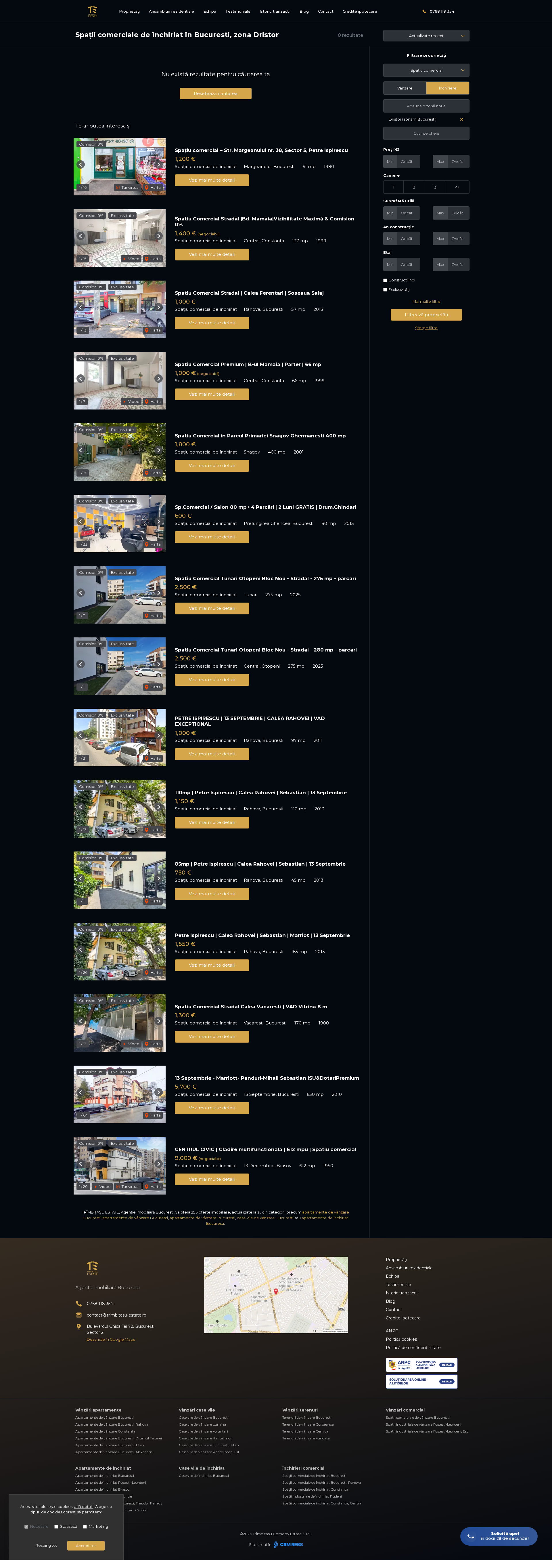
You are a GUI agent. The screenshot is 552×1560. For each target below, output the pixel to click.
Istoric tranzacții (275, 11)
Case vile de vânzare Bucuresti (204, 1417)
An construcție (398, 226)
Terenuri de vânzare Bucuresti (306, 1417)
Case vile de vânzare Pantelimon (206, 1438)
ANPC (392, 1331)
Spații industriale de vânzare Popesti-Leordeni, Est (427, 1431)
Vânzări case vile (197, 1410)
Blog (304, 11)
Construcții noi (401, 280)
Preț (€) (391, 149)
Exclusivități (399, 289)
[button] (80, 164)
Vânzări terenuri (300, 1410)
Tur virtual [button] (130, 187)
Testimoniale (237, 11)
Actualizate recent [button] (426, 35)
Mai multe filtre (426, 301)
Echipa (209, 11)
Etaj (387, 252)
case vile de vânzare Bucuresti (265, 1218)
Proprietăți (129, 11)
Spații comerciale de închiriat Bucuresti (314, 1475)
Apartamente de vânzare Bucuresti (104, 1417)
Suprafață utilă (398, 201)
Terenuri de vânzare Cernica (305, 1431)
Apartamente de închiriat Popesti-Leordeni (110, 1482)
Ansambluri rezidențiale (171, 11)
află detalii (83, 1506)
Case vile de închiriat (202, 1468)
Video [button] (133, 258)
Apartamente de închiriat (103, 1468)
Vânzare (405, 88)
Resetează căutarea (215, 93)
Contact (326, 11)
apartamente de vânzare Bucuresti (135, 1218)
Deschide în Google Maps (111, 1339)
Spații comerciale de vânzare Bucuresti (418, 1417)
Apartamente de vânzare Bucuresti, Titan (109, 1445)
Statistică (68, 1526)
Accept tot (86, 1545)
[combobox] (426, 70)
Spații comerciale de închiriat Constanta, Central (322, 1503)
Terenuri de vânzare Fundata (306, 1438)
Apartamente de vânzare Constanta (105, 1431)
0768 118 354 (442, 11)
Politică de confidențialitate (413, 1347)
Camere (391, 175)
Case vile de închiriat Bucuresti (204, 1475)
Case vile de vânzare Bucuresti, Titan (209, 1445)
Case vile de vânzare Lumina (202, 1424)
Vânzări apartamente (98, 1410)
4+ (457, 187)
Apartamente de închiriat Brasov (102, 1489)
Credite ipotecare (360, 11)
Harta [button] (155, 187)
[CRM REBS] (287, 1544)
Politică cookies (401, 1339)
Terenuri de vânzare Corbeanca (308, 1424)
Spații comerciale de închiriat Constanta (315, 1489)
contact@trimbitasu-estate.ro (116, 1315)
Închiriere (448, 88)
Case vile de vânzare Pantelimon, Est (209, 1452)
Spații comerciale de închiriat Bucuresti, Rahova (321, 1482)
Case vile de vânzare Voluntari (203, 1431)
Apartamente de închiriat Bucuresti (104, 1475)
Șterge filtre (426, 327)
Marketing (98, 1526)
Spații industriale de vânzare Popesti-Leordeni (423, 1424)
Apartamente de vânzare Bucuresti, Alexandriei (114, 1452)
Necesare (39, 1526)
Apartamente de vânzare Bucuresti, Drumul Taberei (118, 1438)
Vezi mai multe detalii (212, 180)
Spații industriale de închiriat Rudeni (312, 1496)
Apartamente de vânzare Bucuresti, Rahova (111, 1424)
